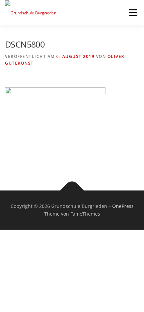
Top (136, 303)
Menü (132, 12)
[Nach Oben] (72, 190)
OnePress (123, 206)
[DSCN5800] (55, 124)
